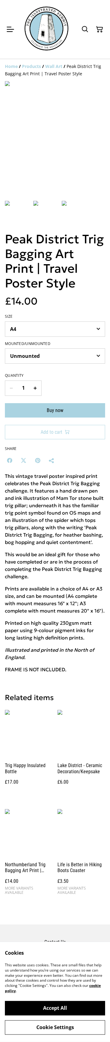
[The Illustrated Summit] (46, 29)
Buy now (55, 410)
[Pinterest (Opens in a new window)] (37, 460)
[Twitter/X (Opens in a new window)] (23, 460)
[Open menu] (10, 29)
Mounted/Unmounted (27, 344)
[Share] (51, 460)
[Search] (85, 29)
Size (9, 316)
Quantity (14, 375)
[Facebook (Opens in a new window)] (9, 460)
